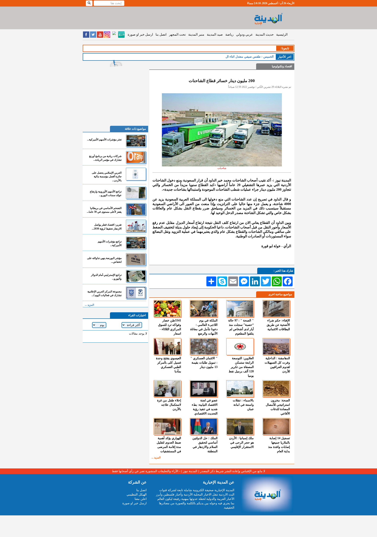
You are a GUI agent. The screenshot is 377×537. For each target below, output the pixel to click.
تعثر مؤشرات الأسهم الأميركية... (104, 139)
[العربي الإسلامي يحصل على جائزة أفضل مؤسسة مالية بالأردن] (136, 174)
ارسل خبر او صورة (140, 34)
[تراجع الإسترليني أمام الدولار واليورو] (136, 276)
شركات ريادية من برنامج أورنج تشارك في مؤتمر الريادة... (105, 158)
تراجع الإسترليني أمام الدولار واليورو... (106, 276)
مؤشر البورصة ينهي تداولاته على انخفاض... (104, 260)
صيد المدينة (215, 34)
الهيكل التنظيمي (137, 494)
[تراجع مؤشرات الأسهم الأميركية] (136, 243)
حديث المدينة (264, 34)
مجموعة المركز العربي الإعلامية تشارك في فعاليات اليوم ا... (104, 293)
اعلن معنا (141, 499)
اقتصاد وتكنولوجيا (282, 66)
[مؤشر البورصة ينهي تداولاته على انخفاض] (136, 259)
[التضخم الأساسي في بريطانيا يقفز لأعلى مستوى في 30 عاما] (136, 209)
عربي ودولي (244, 34)
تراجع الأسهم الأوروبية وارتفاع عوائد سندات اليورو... (106, 193)
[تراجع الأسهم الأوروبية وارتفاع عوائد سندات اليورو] (136, 192)
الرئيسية (282, 34)
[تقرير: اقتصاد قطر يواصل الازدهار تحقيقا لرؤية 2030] (136, 226)
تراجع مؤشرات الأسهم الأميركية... (110, 243)
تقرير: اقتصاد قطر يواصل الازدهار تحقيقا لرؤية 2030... (107, 226)
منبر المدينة (196, 34)
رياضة (229, 34)
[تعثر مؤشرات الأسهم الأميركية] (136, 141)
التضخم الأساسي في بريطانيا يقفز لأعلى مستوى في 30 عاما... (104, 210)
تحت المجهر (177, 34)
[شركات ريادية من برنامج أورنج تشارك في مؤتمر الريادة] (136, 157)
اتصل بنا (161, 34)
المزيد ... (156, 457)
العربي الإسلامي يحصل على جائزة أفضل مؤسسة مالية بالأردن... (107, 176)
